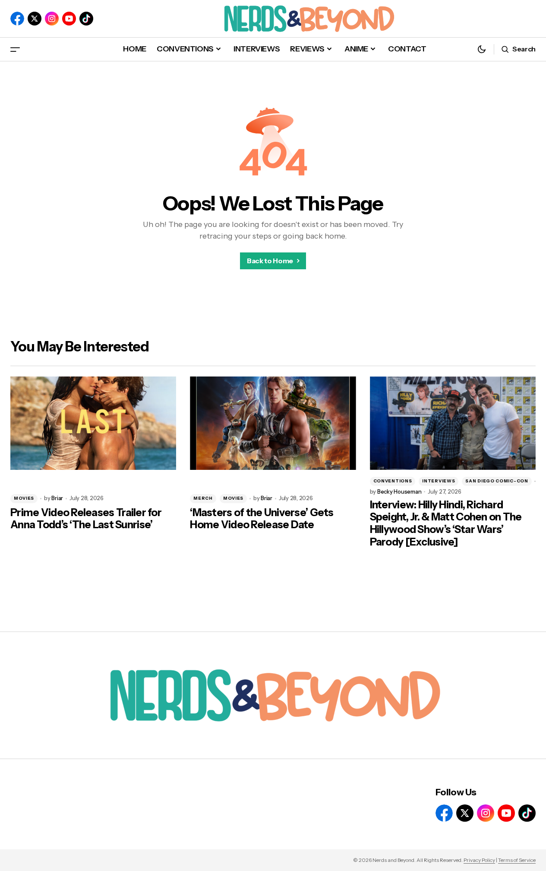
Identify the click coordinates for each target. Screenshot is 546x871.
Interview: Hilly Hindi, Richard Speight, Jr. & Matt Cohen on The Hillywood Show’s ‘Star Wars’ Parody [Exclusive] (446, 523)
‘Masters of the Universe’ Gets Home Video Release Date (261, 519)
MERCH (203, 498)
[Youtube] (69, 18)
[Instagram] (51, 18)
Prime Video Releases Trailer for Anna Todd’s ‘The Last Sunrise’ (85, 519)
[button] (15, 49)
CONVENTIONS (392, 481)
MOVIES (24, 498)
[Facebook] (17, 18)
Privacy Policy (479, 860)
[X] (34, 18)
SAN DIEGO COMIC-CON (496, 481)
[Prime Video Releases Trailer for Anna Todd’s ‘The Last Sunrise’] (93, 423)
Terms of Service (517, 860)
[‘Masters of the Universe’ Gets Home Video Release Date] (273, 423)
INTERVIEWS (438, 481)
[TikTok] (86, 18)
